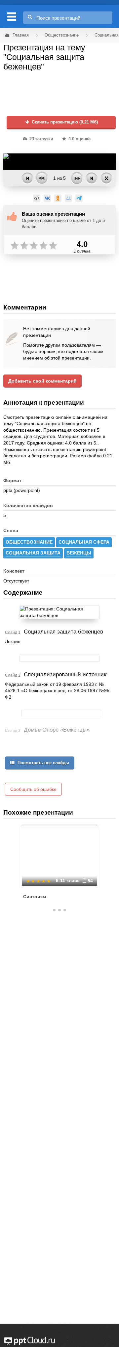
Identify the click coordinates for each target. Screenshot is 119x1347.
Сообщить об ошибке (33, 789)
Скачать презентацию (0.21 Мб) (64, 122)
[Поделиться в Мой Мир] (68, 198)
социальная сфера (84, 542)
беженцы (78, 552)
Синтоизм (34, 896)
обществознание (29, 542)
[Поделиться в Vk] (47, 198)
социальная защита (33, 552)
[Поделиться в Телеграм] (79, 198)
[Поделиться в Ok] (57, 198)
